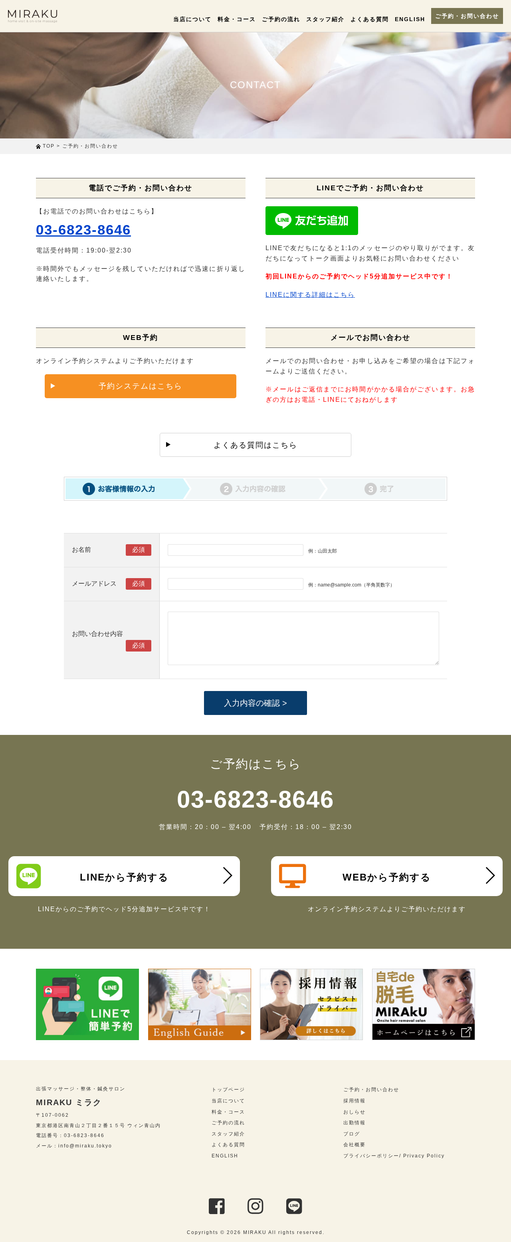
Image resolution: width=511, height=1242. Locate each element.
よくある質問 (370, 19)
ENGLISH (410, 19)
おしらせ (354, 1112)
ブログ (351, 1134)
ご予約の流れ (281, 19)
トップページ (228, 1089)
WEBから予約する (387, 877)
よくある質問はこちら (255, 445)
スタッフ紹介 (325, 19)
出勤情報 (354, 1123)
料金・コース (237, 19)
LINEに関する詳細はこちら (310, 294)
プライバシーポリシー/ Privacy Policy (394, 1156)
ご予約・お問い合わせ (467, 16)
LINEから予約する (124, 877)
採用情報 (354, 1101)
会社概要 (354, 1144)
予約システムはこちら (140, 386)
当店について (192, 19)
